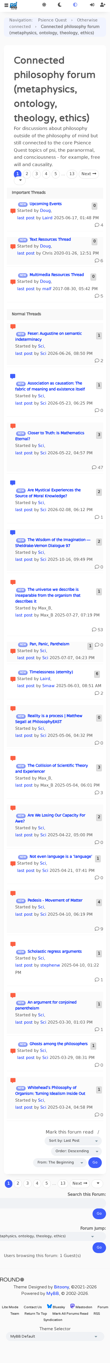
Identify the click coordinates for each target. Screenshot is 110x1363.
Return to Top (36, 1314)
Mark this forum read (69, 1132)
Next (87, 174)
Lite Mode (10, 1307)
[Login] (92, 5)
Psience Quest (52, 20)
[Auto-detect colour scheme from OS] (75, 5)
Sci (41, 347)
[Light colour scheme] (44, 5)
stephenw (50, 966)
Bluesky (58, 1307)
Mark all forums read (70, 1314)
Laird (47, 218)
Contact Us (33, 1307)
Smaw (48, 686)
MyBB (52, 1293)
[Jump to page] (20, 180)
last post (26, 218)
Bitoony (61, 1287)
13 (71, 174)
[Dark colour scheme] (60, 5)
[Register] (102, 5)
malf (46, 289)
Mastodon (83, 1307)
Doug (45, 211)
